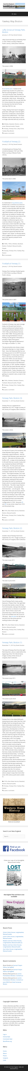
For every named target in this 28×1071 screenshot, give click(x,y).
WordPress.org (7, 1041)
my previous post (17, 203)
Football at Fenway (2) (11, 141)
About (5, 1053)
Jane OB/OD (6, 982)
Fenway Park (13, 128)
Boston (17, 124)
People (17, 126)
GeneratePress (14, 1068)
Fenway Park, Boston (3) (12, 398)
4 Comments (7, 255)
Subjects (5, 1058)
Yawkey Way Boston (8, 131)
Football (9, 246)
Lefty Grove (20, 128)
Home (5, 1051)
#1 (22, 502)
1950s (10, 244)
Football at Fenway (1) (11, 263)
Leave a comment (9, 133)
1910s (6, 510)
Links (4, 1060)
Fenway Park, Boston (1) (12, 642)
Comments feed (7, 1039)
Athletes (6, 124)
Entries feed (6, 1037)
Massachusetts (10, 126)
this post (13, 616)
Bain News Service (13, 510)
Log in (5, 1034)
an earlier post (8, 89)
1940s (6, 244)
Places (5, 1056)
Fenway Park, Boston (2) (12, 528)
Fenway (6, 128)
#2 (5, 504)
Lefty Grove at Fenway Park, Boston (13, 31)
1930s (6, 380)
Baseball (11, 124)
